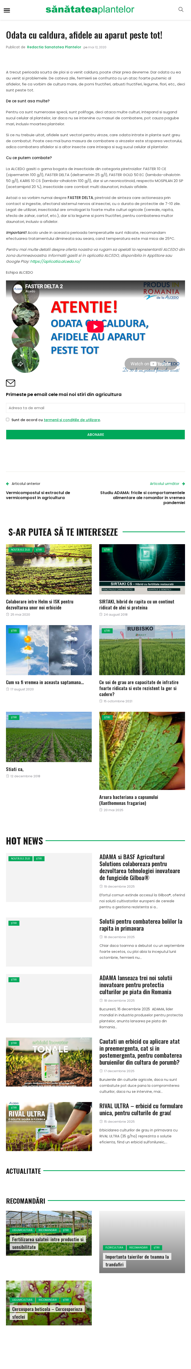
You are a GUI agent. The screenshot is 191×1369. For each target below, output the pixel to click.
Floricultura (114, 1247)
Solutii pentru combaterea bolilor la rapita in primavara (140, 924)
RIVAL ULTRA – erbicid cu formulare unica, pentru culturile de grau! (141, 1109)
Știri (39, 550)
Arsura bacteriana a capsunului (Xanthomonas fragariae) (128, 799)
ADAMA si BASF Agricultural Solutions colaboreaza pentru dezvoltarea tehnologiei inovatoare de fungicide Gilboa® (139, 867)
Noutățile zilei (20, 550)
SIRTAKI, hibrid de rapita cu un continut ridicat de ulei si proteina (136, 604)
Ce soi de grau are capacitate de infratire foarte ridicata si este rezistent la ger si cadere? (139, 687)
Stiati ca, (14, 768)
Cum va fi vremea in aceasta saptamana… (45, 681)
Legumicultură (22, 1230)
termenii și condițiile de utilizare (72, 419)
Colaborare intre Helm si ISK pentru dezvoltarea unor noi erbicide (39, 604)
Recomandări (48, 1230)
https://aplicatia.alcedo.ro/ (55, 261)
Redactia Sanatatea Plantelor (54, 47)
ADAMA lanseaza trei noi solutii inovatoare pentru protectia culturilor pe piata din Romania (135, 984)
